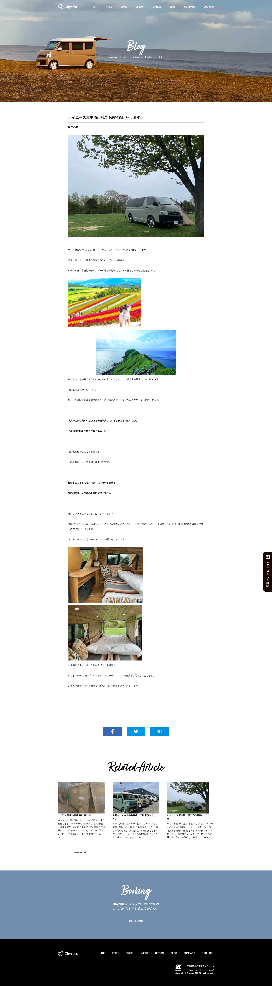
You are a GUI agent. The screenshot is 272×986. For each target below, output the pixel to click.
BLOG (172, 7)
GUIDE (124, 7)
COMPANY (189, 7)
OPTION (157, 7)
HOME (111, 57)
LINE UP (140, 7)
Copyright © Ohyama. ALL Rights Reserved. (194, 973)
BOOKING (209, 7)
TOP (95, 7)
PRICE (109, 7)
